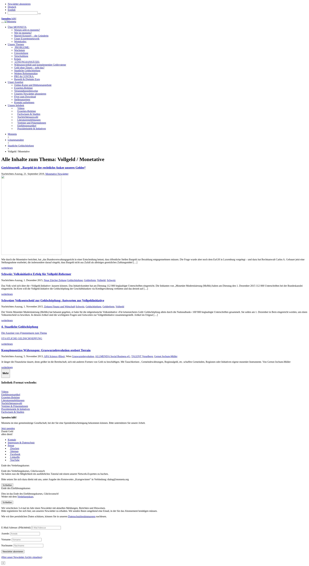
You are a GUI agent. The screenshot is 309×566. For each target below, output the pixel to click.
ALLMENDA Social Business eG (112, 356)
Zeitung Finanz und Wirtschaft (59, 306)
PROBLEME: (21, 47)
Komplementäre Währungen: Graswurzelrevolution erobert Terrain (46, 350)
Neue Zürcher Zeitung (55, 280)
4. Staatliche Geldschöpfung (19, 326)
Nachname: (7, 545)
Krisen (17, 59)
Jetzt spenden (8, 428)
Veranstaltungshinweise (26, 90)
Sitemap (14, 451)
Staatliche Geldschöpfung (27, 70)
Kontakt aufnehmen (24, 102)
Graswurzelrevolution (83, 356)
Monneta (12, 134)
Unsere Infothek (16, 105)
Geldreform (90, 280)
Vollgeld (101, 280)
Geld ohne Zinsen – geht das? (29, 67)
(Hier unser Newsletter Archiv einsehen (21, 557)
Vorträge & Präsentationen (14, 406)
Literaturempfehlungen (12, 400)
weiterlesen (7, 267)
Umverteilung (21, 53)
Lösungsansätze (16, 139)
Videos (4, 391)
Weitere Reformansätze (26, 73)
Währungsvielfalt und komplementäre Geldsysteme (40, 64)
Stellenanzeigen (22, 99)
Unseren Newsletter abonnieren (30, 93)
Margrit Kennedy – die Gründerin (31, 35)
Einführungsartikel (10, 394)
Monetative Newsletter (56, 173)
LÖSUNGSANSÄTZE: (27, 61)
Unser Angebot (15, 82)
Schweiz (111, 280)
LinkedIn (15, 457)
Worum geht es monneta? (27, 30)
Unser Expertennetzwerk (26, 38)
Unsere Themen (16, 44)
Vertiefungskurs (25, 496)
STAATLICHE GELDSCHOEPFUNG (21, 338)
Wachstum (19, 50)
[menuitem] (12, 6)
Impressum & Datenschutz (21, 442)
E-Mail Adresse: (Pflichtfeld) (15, 527)
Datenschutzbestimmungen (81, 516)
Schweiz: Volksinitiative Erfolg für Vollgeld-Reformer (36, 274)
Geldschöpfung (75, 280)
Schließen (7, 485)
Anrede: (5, 533)
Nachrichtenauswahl (11, 403)
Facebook (15, 454)
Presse (11, 445)
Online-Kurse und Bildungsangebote (33, 85)
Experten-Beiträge (23, 88)
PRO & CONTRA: (24, 76)
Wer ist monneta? (23, 32)
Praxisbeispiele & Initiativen (15, 409)
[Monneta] (10, 21)
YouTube (14, 460)
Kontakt (12, 439)
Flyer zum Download (25, 96)
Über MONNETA (17, 27)
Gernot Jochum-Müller (165, 356)
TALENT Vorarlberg (142, 356)
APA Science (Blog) (54, 356)
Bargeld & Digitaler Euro (27, 79)
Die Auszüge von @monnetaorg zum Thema (24, 333)
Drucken (14, 448)
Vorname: (6, 539)
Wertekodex (20, 41)
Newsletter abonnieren (19, 4)
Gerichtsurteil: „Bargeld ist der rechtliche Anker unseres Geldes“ (43, 167)
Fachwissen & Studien (12, 412)
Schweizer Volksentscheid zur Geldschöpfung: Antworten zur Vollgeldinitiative (52, 300)
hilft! (8, 18)
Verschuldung (21, 56)
